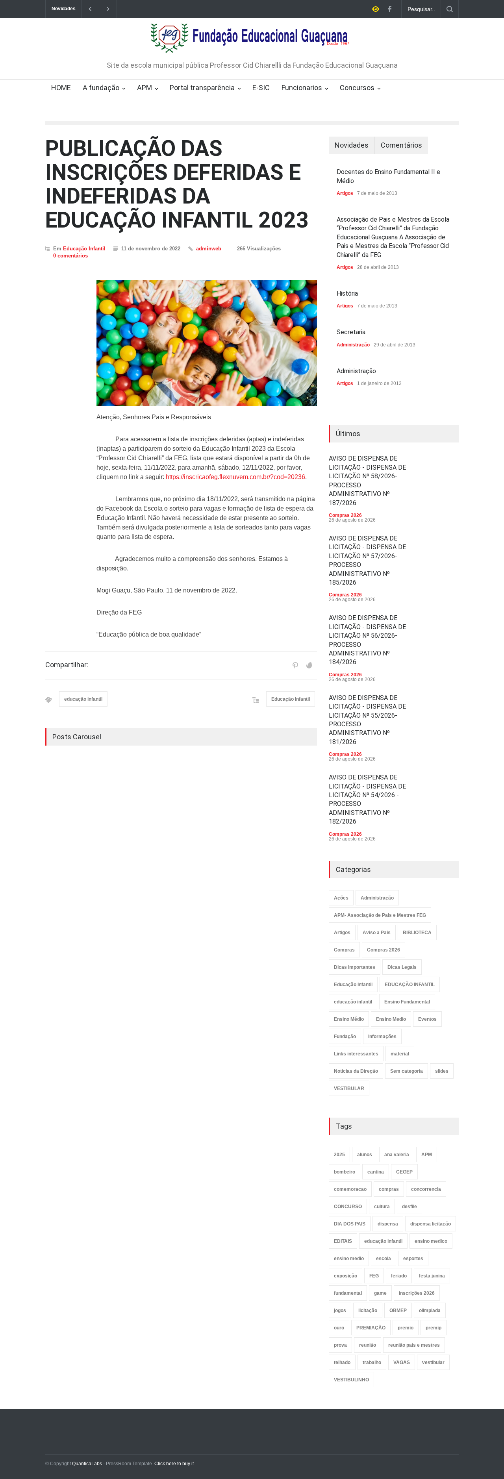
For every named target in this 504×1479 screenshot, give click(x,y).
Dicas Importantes (354, 967)
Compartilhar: (66, 664)
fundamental (348, 1293)
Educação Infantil (84, 249)
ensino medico (431, 1241)
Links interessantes (356, 1054)
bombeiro (344, 1172)
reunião (367, 1345)
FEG (374, 1276)
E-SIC (261, 87)
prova (340, 1345)
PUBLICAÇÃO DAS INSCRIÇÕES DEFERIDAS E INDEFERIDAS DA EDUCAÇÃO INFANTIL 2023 (177, 184)
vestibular (433, 1362)
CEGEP (404, 1172)
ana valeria (396, 1154)
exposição (345, 1276)
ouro (339, 1328)
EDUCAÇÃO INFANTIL (410, 984)
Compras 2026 (345, 515)
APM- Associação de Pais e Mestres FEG (380, 915)
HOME (61, 87)
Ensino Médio (349, 1019)
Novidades (352, 145)
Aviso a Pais (377, 932)
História (347, 293)
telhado (342, 1362)
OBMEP (398, 1310)
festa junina (432, 1276)
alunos (364, 1154)
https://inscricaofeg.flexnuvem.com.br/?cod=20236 (235, 477)
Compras (344, 950)
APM (144, 87)
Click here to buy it (174, 1463)
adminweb (208, 249)
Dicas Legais (402, 967)
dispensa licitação (430, 1224)
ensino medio (349, 1258)
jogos (340, 1310)
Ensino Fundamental (407, 1002)
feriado (399, 1276)
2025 (339, 1154)
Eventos (427, 1019)
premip (433, 1328)
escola (383, 1258)
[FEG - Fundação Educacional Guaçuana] (252, 42)
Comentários (401, 145)
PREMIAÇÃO (370, 1328)
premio (405, 1328)
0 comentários (70, 256)
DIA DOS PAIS (349, 1224)
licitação (367, 1310)
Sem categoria (406, 1071)
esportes (413, 1258)
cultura (382, 1206)
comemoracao (350, 1189)
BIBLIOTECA (417, 932)
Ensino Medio (391, 1019)
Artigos (345, 193)
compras (389, 1189)
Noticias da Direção (356, 1071)
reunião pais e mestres (414, 1345)
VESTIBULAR (349, 1088)
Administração (353, 345)
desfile (409, 1206)
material (400, 1054)
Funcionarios (302, 87)
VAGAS (401, 1362)
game (380, 1293)
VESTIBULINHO (351, 1380)
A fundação (101, 87)
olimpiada (430, 1310)
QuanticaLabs (87, 1463)
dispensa (388, 1224)
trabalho (372, 1362)
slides (441, 1071)
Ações (341, 898)
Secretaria (351, 332)
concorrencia (426, 1189)
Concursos (357, 87)
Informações (382, 1036)
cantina (375, 1172)
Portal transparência (202, 87)
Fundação (345, 1036)
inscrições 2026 (417, 1293)
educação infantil (83, 699)
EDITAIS (343, 1241)
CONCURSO (348, 1206)
